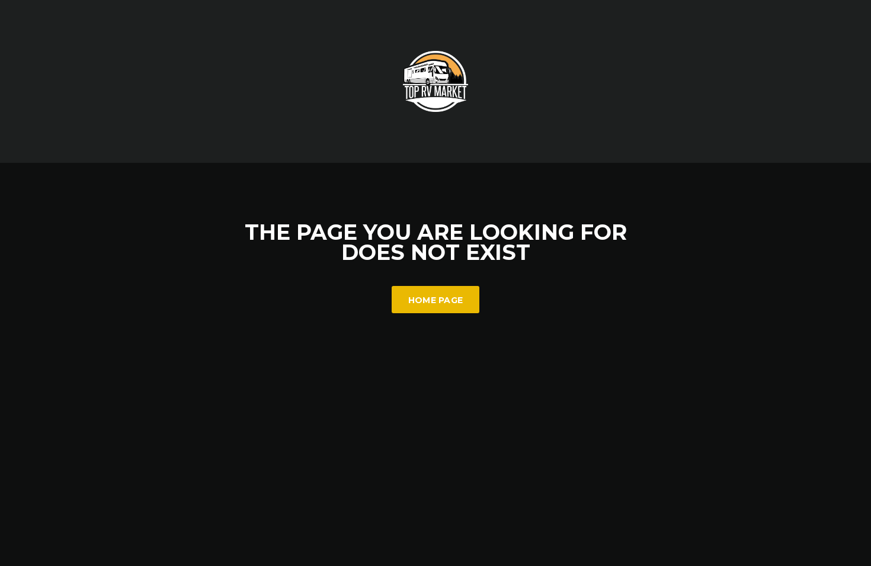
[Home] (435, 80)
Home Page (435, 300)
